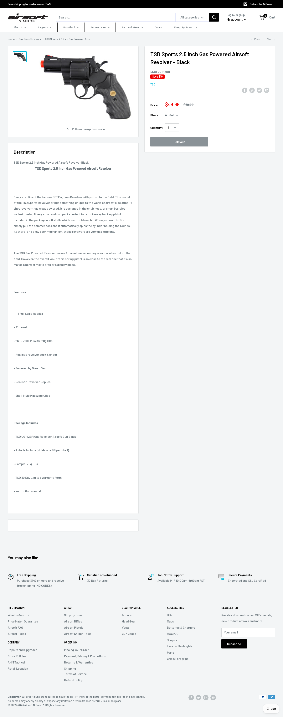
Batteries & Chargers (181, 627)
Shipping (70, 668)
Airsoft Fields (17, 633)
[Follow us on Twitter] (198, 697)
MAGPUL (172, 633)
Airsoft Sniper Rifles (77, 633)
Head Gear (129, 621)
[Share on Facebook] (244, 90)
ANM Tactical (16, 662)
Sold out (179, 142)
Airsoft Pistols (73, 627)
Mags (170, 621)
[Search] (214, 17)
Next (269, 39)
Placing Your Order (76, 650)
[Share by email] (266, 90)
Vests (126, 627)
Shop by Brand (74, 615)
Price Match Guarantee (23, 621)
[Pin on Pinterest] (252, 90)
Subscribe (234, 644)
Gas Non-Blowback (30, 39)
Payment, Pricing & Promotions (85, 656)
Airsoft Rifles (73, 621)
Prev (257, 39)
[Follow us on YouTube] (213, 697)
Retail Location (18, 668)
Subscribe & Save (261, 4)
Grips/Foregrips (177, 658)
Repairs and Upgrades (22, 650)
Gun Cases (129, 633)
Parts (170, 652)
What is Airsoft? (18, 615)
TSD (152, 84)
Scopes (172, 640)
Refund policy (73, 680)
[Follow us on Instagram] (205, 697)
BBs (169, 615)
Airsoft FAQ (15, 627)
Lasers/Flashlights (180, 646)
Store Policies (17, 656)
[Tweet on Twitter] (259, 90)
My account (235, 19)
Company (13, 642)
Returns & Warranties (78, 662)
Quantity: (156, 127)
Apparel (127, 615)
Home (11, 39)
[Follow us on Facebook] (191, 697)
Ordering (70, 642)
